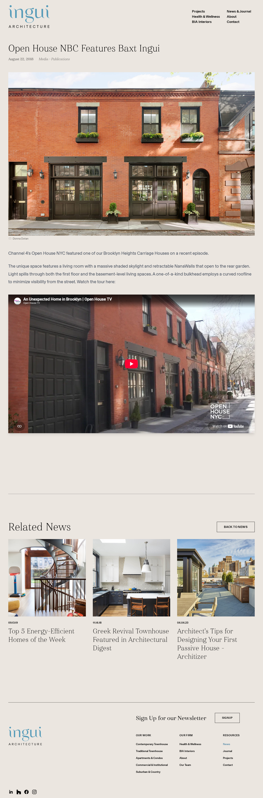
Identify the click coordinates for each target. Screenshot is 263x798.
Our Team (185, 765)
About (231, 16)
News (226, 744)
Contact (233, 21)
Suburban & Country (148, 772)
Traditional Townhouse (149, 751)
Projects (198, 11)
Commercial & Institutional (152, 765)
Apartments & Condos (149, 758)
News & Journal (239, 11)
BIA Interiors (202, 21)
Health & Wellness (206, 16)
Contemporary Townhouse (152, 744)
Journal (227, 751)
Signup (227, 717)
